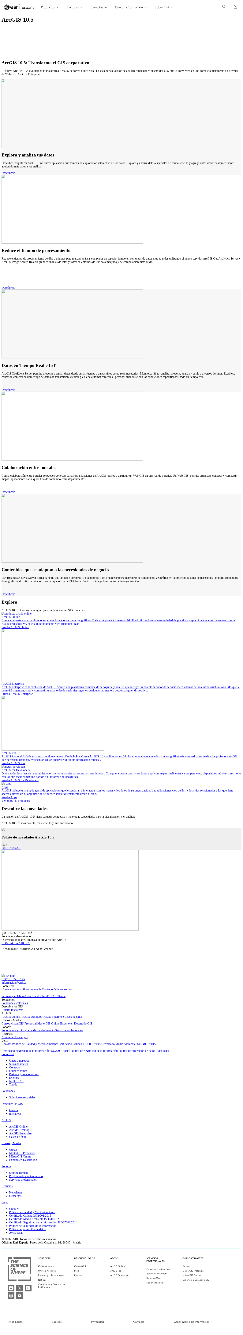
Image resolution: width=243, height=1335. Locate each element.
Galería (6, 1009)
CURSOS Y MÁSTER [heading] (192, 1258)
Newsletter (8, 1037)
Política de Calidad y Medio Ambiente (35, 1044)
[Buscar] (224, 7)
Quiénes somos (63, 989)
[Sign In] (235, 6)
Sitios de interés (32, 989)
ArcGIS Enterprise (53, 1016)
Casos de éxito (73, 1016)
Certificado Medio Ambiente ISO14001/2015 (128, 1044)
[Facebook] (11, 1288)
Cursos (6, 1023)
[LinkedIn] (28, 1288)
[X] (19, 1288)
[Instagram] (11, 1295)
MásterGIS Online (48, 1023)
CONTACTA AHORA (16, 943)
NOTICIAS (49, 996)
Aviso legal (162, 1050)
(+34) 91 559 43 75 (13, 979)
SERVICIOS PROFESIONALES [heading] (155, 1259)
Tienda (61, 996)
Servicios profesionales (69, 1030)
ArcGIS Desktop (31, 1016)
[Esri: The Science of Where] (19, 1269)
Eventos (37, 996)
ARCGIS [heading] (114, 1258)
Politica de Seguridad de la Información (94, 1050)
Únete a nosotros (12, 989)
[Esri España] (19, 7)
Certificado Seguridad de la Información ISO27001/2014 (36, 1050)
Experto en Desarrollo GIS (76, 1023)
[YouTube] (19, 1295)
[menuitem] (53, 1266)
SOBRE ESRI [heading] (44, 1258)
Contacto (48, 989)
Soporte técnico (11, 1030)
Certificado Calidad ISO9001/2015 (80, 1044)
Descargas (21, 1037)
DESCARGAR (11, 848)
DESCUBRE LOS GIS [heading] (84, 1258)
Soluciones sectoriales (15, 1003)
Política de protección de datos (136, 1050)
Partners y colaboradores (17, 996)
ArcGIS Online (11, 1016)
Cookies (7, 1044)
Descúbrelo (8, 172)
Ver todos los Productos (16, 800)
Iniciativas (17, 1009)
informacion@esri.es (14, 982)
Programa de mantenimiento (38, 1030)
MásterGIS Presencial (24, 1023)
